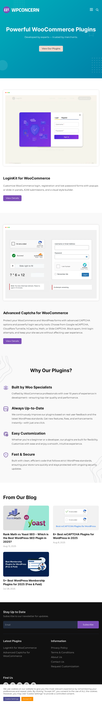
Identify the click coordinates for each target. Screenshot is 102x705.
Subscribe (88, 624)
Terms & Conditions (62, 652)
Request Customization (65, 666)
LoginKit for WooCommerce (20, 647)
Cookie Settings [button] (11, 699)
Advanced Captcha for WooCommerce (16, 654)
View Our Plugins (51, 48)
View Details (12, 198)
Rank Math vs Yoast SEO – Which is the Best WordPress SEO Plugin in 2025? (25, 538)
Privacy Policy (59, 647)
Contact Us (57, 661)
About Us (56, 657)
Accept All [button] (27, 699)
